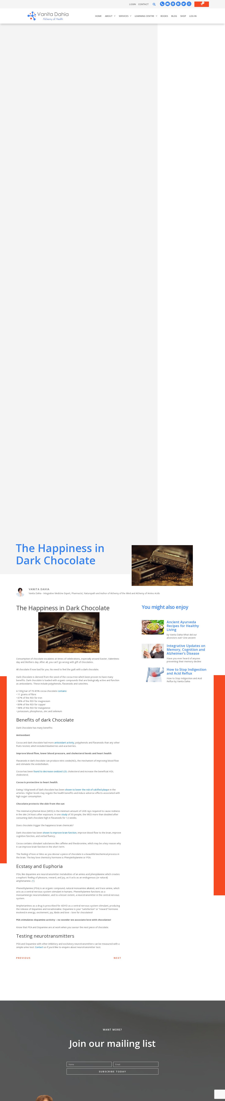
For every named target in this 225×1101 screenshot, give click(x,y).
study (64, 814)
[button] (154, 4)
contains (62, 690)
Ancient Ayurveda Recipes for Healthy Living (183, 626)
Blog (174, 16)
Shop (183, 16)
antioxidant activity (64, 742)
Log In (193, 16)
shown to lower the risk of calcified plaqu (86, 789)
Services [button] (123, 16)
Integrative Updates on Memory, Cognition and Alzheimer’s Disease (186, 649)
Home (98, 16)
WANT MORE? (112, 1029)
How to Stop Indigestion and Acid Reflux (186, 671)
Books (164, 16)
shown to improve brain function (60, 832)
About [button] (108, 16)
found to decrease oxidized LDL (50, 771)
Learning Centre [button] (144, 16)
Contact (39, 947)
